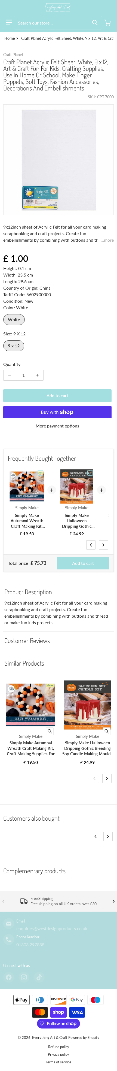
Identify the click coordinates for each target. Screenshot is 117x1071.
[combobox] (58, 23)
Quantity (11, 364)
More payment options (57, 425)
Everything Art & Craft (49, 1037)
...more (107, 239)
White (14, 319)
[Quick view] (50, 731)
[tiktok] (39, 977)
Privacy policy (58, 1054)
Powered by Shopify (83, 1037)
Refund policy (58, 1047)
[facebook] (8, 977)
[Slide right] (103, 545)
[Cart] (108, 22)
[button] (9, 22)
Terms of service (58, 1062)
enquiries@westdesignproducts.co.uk (51, 928)
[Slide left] (91, 545)
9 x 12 (14, 345)
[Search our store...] (94, 23)
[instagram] (24, 977)
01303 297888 (30, 944)
